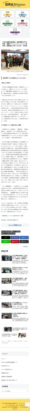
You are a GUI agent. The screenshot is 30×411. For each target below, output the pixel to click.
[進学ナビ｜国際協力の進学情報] (7, 14)
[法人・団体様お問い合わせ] (15, 31)
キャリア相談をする (15, 225)
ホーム (3, 358)
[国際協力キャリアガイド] (7, 23)
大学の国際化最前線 (7, 231)
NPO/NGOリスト (5, 366)
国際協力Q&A (5, 373)
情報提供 (9, 211)
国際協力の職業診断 (6, 376)
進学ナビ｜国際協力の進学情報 (9, 233)
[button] (24, 241)
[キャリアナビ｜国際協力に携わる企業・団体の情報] (22, 14)
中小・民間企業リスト (7, 369)
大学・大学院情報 (16, 231)
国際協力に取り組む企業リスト (9, 380)
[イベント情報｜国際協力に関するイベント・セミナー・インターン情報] (22, 23)
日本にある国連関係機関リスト (9, 362)
